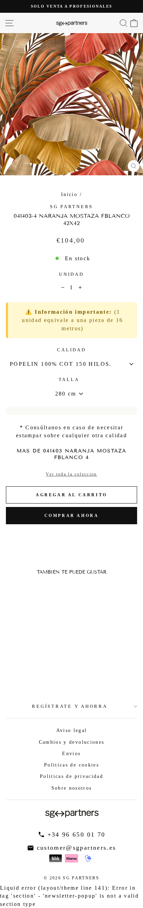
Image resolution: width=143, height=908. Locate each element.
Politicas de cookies (71, 765)
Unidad (71, 274)
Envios (71, 753)
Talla (69, 379)
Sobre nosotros (71, 788)
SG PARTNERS (71, 206)
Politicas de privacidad (71, 776)
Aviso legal (71, 730)
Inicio (69, 194)
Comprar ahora (71, 515)
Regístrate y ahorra (69, 706)
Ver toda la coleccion (71, 474)
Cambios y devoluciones (71, 742)
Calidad (71, 350)
